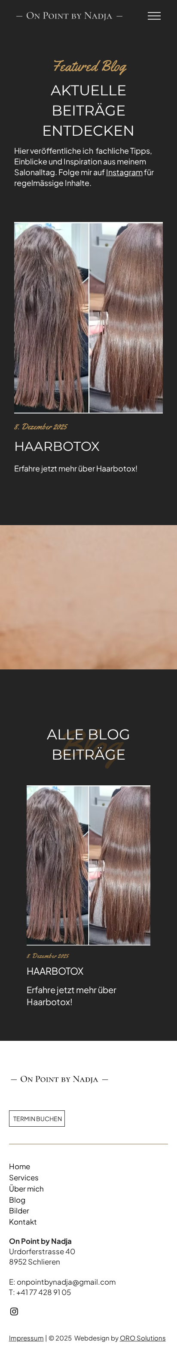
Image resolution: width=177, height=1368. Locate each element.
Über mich (26, 1188)
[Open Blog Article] (88, 896)
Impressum (26, 1338)
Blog (17, 1199)
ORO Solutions (143, 1338)
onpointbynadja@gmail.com (66, 1281)
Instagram (124, 172)
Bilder (19, 1210)
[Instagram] (14, 1311)
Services (24, 1177)
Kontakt (23, 1221)
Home (19, 1166)
